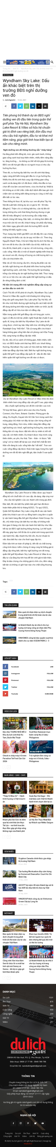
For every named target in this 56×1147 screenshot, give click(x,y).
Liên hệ (32, 1136)
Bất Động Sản (8, 75)
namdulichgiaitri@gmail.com (34, 1066)
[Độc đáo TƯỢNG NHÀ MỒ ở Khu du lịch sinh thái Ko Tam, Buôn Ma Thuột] (15, 723)
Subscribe (49, 694)
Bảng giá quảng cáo (45, 1136)
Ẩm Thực (26, 1133)
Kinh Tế (15, 68)
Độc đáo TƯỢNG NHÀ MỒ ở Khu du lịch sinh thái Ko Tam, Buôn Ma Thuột (14, 735)
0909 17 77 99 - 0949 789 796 (33, 1062)
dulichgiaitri (10, 100)
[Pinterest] (28, 1123)
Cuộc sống (45, 1133)
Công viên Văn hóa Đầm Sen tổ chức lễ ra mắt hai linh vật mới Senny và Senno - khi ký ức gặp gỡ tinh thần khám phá (13, 966)
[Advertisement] (28, 29)
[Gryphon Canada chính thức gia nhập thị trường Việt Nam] (9, 860)
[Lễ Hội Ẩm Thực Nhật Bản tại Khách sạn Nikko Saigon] (41, 811)
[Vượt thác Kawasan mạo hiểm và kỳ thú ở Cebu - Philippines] (41, 723)
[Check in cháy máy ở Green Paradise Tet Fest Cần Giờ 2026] (15, 746)
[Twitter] (35, 1123)
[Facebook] (13, 1123)
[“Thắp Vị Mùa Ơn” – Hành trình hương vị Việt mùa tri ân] (15, 787)
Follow (50, 673)
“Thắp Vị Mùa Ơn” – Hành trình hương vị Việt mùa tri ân (14, 799)
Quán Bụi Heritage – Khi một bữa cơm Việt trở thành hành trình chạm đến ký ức (41, 799)
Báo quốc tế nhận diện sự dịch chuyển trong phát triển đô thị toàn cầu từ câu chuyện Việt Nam (35, 615)
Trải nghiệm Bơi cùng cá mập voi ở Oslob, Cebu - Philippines (40, 758)
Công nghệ (7, 1136)
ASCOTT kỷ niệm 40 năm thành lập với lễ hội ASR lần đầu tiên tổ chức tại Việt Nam (35, 888)
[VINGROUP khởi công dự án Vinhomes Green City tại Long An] (9, 901)
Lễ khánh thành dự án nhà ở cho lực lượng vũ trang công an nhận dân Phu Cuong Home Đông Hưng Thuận (34, 628)
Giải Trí (17, 1136)
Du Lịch (18, 1133)
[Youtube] (42, 1123)
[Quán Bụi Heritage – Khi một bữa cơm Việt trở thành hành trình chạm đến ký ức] (41, 787)
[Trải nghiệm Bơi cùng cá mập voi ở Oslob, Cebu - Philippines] (41, 746)
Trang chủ (6, 68)
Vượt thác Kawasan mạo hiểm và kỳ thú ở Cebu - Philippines (39, 735)
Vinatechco (28, 1144)
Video (24, 1136)
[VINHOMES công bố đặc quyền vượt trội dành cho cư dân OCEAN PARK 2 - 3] (9, 640)
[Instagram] (20, 1123)
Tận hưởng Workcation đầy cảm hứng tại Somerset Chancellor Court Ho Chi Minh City (35, 874)
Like (51, 667)
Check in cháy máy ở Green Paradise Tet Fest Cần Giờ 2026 (14, 758)
